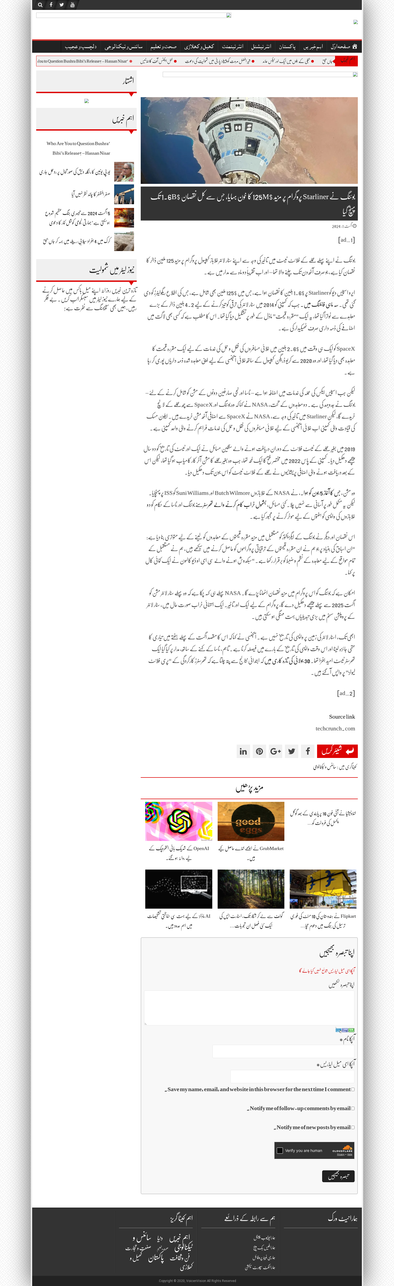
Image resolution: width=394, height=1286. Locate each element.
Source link (342, 716)
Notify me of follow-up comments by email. (299, 1108)
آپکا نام (347, 1038)
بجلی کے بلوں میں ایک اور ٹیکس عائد (303, 61)
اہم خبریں (313, 47)
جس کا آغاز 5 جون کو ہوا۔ (320, 492)
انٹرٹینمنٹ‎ (232, 47)
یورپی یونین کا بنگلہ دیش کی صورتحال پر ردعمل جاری (74, 172)
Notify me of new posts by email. (312, 1127)
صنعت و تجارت (138, 1248)
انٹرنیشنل (261, 47)
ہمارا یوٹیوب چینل (264, 1238)
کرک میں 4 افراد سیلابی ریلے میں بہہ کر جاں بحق (76, 241)
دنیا (160, 1238)
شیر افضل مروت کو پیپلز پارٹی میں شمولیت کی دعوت (234, 61)
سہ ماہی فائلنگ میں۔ (319, 304)
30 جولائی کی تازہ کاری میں (287, 660)
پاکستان (287, 47)
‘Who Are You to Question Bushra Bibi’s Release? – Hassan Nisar (91, 61)
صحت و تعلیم (163, 47)
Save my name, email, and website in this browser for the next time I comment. (257, 1089)
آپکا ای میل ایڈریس (335, 1064)
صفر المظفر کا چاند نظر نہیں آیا (91, 194)
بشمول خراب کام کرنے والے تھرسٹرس (232, 504)
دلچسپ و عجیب (80, 47)
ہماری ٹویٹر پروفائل (263, 1258)
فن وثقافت (180, 1258)
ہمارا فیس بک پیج (264, 1248)
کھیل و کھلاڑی (199, 47)
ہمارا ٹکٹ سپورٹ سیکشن (260, 1267)
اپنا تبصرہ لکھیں (341, 984)
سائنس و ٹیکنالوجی (123, 47)
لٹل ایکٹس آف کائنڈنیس (173, 61)
